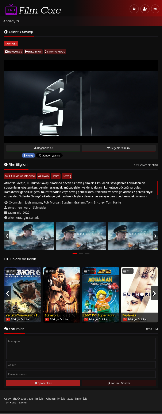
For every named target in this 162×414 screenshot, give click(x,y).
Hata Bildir (35, 51)
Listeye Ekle (15, 51)
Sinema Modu (55, 51)
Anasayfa (11, 21)
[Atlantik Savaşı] (29, 236)
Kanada (34, 218)
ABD (19, 218)
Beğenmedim (118, 148)
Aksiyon (43, 176)
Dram (55, 176)
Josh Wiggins (33, 202)
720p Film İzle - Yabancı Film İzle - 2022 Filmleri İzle (57, 399)
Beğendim (42, 148)
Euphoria (129, 315)
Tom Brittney (95, 202)
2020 (26, 212)
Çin (26, 218)
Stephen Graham (73, 202)
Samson (51, 315)
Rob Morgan (52, 202)
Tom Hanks (114, 202)
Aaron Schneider (35, 207)
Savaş (67, 176)
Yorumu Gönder (120, 383)
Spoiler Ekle (45, 383)
